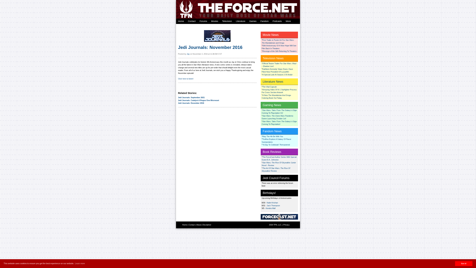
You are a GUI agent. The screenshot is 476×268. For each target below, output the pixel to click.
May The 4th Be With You (272, 136)
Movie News (271, 34)
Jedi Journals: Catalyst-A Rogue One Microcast (198, 100)
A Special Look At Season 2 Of (277, 75)
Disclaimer (207, 225)
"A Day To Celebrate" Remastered (276, 145)
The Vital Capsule (269, 87)
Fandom (264, 21)
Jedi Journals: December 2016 (191, 103)
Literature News (273, 81)
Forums (203, 21)
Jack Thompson (273, 205)
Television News (273, 58)
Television (227, 21)
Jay (188, 54)
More (288, 21)
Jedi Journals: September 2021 (191, 97)
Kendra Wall (270, 208)
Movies (214, 21)
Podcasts (277, 21)
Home (181, 21)
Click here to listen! (185, 79)
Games (252, 21)
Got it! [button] (463, 264)
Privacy (286, 225)
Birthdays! (269, 193)
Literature (240, 21)
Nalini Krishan (272, 203)
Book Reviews (272, 151)
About (198, 225)
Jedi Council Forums (276, 178)
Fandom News (272, 131)
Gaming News (272, 105)
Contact (192, 21)
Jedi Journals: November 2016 (210, 47)
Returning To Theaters (279, 51)
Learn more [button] (80, 263)
